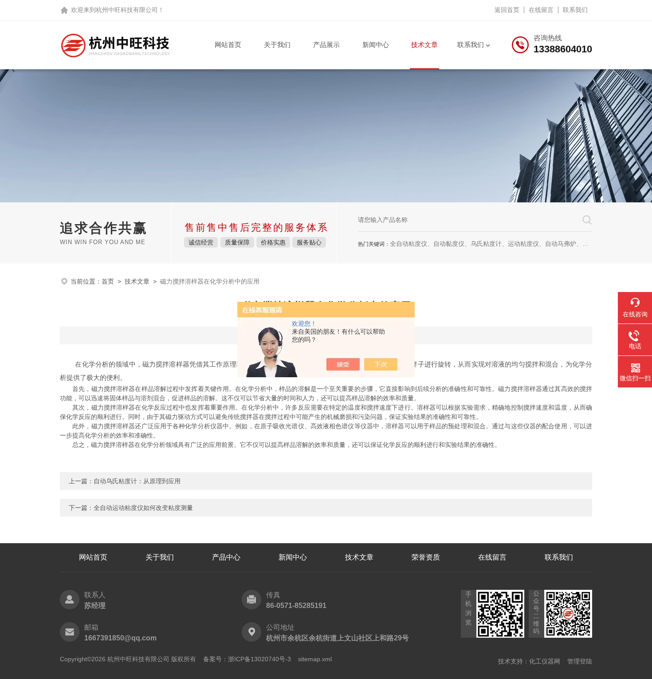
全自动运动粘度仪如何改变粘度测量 (143, 507)
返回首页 (507, 9)
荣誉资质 (426, 557)
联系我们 (575, 9)
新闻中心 (375, 44)
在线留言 (541, 9)
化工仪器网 (544, 661)
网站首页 (228, 44)
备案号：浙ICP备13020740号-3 (247, 659)
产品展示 (326, 44)
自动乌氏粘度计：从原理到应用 (137, 481)
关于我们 (277, 44)
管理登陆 (579, 661)
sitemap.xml (315, 659)
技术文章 (424, 44)
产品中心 (226, 557)
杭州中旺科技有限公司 (127, 9)
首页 (108, 281)
